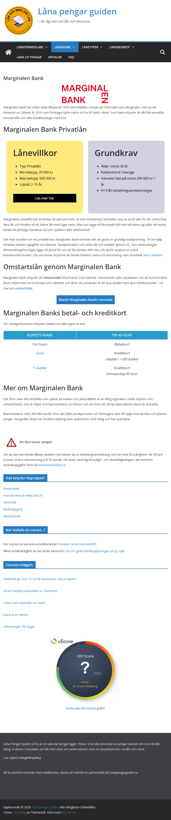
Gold (39, 353)
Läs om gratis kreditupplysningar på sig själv (94, 551)
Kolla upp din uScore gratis (85, 708)
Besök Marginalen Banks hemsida (85, 299)
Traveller (40, 368)
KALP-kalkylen (152, 255)
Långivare (63, 47)
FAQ (71, 57)
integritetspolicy (30, 758)
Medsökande (12, 516)
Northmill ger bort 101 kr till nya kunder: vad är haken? (39, 579)
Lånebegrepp (119, 47)
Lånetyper (90, 47)
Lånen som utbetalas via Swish (24, 603)
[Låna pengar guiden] (8, 52)
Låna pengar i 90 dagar (18, 627)
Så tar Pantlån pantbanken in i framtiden (30, 591)
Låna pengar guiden (77, 11)
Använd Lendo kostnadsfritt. (78, 544)
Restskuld (9, 502)
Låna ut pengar (29, 57)
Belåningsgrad (13, 509)
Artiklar (55, 57)
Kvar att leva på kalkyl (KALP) (23, 495)
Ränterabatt (11, 488)
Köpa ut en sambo (15, 615)
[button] (45, 47)
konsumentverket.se (52, 465)
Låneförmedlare (30, 47)
